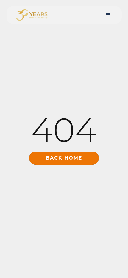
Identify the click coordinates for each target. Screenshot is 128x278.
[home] (30, 15)
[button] (108, 15)
